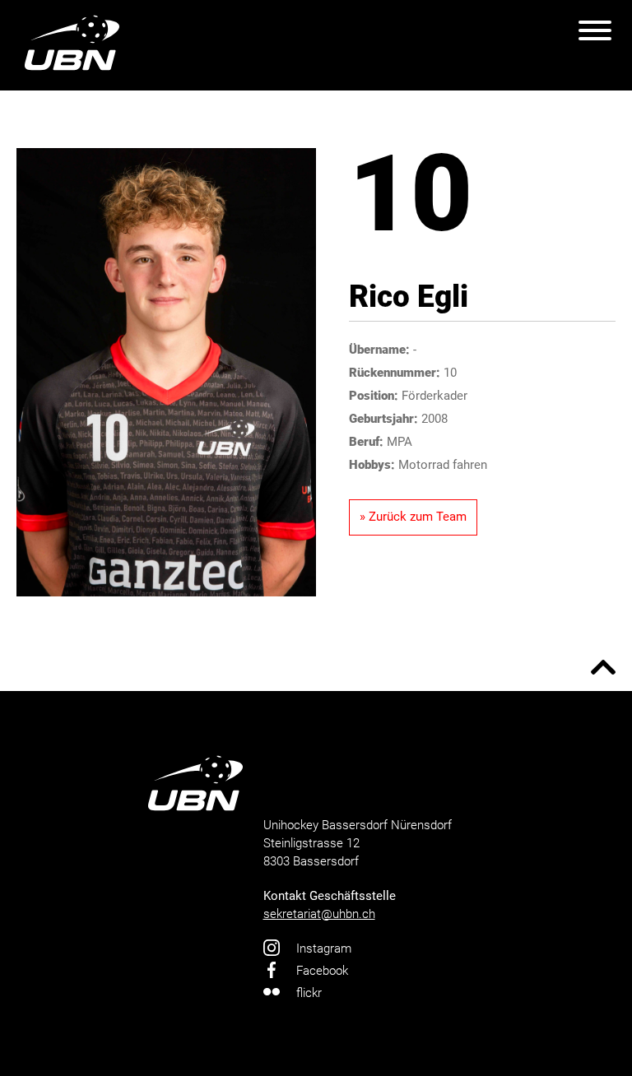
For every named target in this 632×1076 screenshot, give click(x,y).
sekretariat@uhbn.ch (319, 914)
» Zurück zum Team (413, 516)
